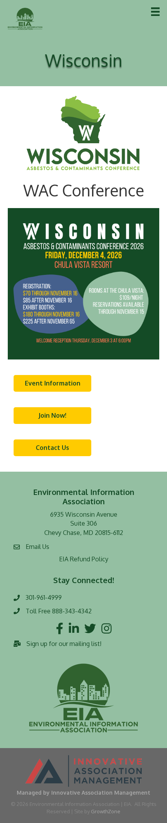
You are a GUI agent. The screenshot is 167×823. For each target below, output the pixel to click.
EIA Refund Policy (83, 559)
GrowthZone (105, 811)
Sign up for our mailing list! (63, 644)
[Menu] (155, 11)
